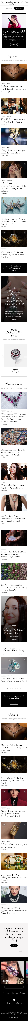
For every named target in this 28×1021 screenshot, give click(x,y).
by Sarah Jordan (4, 157)
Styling (8, 808)
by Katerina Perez (4, 490)
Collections (9, 180)
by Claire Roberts (4, 193)
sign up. (14, 270)
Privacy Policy (14, 1010)
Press (22, 993)
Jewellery (3, 83)
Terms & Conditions (5, 1010)
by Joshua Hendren (4, 259)
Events (8, 147)
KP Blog (3, 482)
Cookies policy (23, 1010)
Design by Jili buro (14, 1017)
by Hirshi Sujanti (4, 124)
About (6, 993)
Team (15, 993)
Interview (9, 116)
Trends (8, 83)
